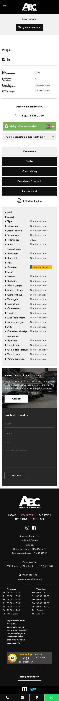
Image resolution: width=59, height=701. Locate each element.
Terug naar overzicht (29, 27)
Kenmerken (29, 151)
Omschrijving (29, 171)
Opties (29, 161)
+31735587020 (44, 566)
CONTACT (38, 519)
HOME (12, 515)
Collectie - (33, 19)
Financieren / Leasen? (29, 181)
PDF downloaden (32, 201)
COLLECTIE (27, 515)
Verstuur (16, 475)
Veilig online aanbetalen (23, 126)
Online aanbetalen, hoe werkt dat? (25, 136)
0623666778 (39, 549)
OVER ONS (21, 519)
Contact (16, 398)
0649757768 (40, 553)
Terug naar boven (29, 676)
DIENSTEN (45, 515)
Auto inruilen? (29, 191)
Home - (25, 19)
